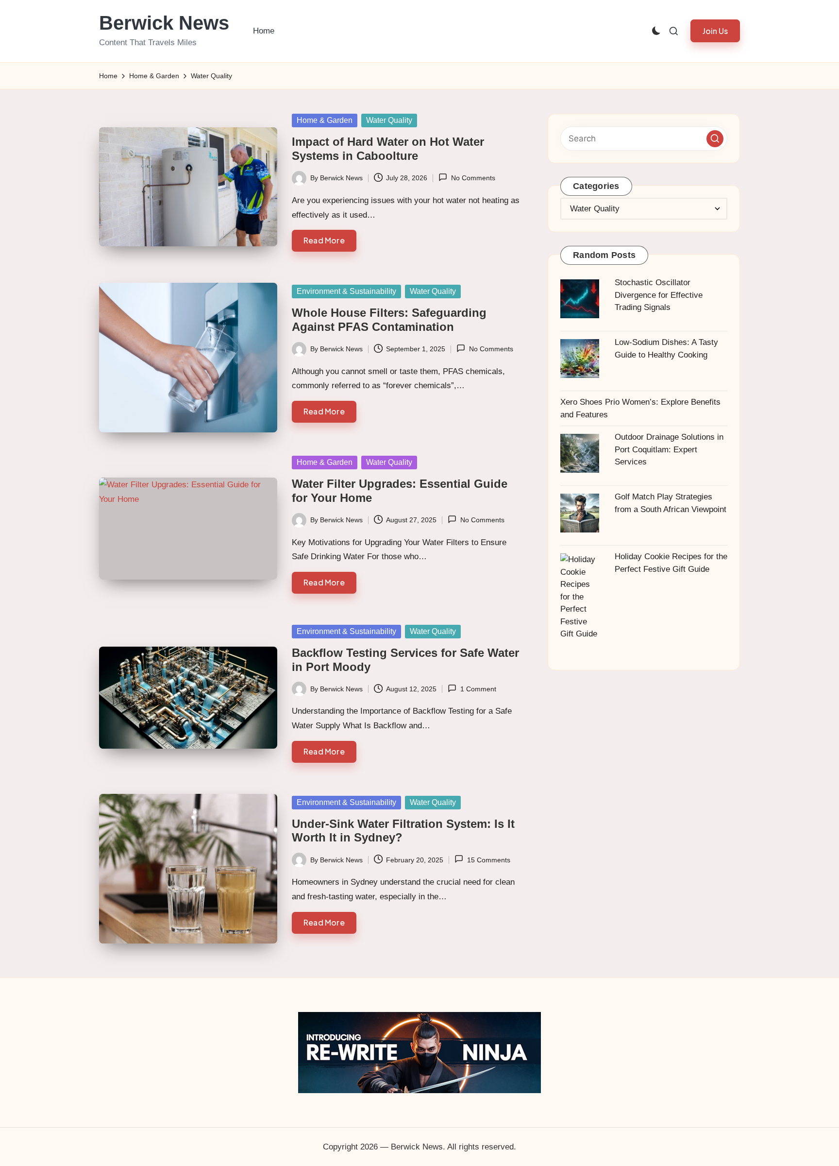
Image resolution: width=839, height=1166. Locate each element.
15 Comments (488, 860)
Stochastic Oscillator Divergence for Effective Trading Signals (659, 295)
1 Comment (478, 689)
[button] (715, 30)
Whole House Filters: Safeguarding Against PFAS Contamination (389, 319)
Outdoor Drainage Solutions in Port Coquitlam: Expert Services (669, 449)
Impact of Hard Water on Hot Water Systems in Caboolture (388, 148)
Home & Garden (324, 120)
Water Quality (389, 120)
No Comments (473, 178)
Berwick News (164, 23)
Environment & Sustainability (346, 291)
